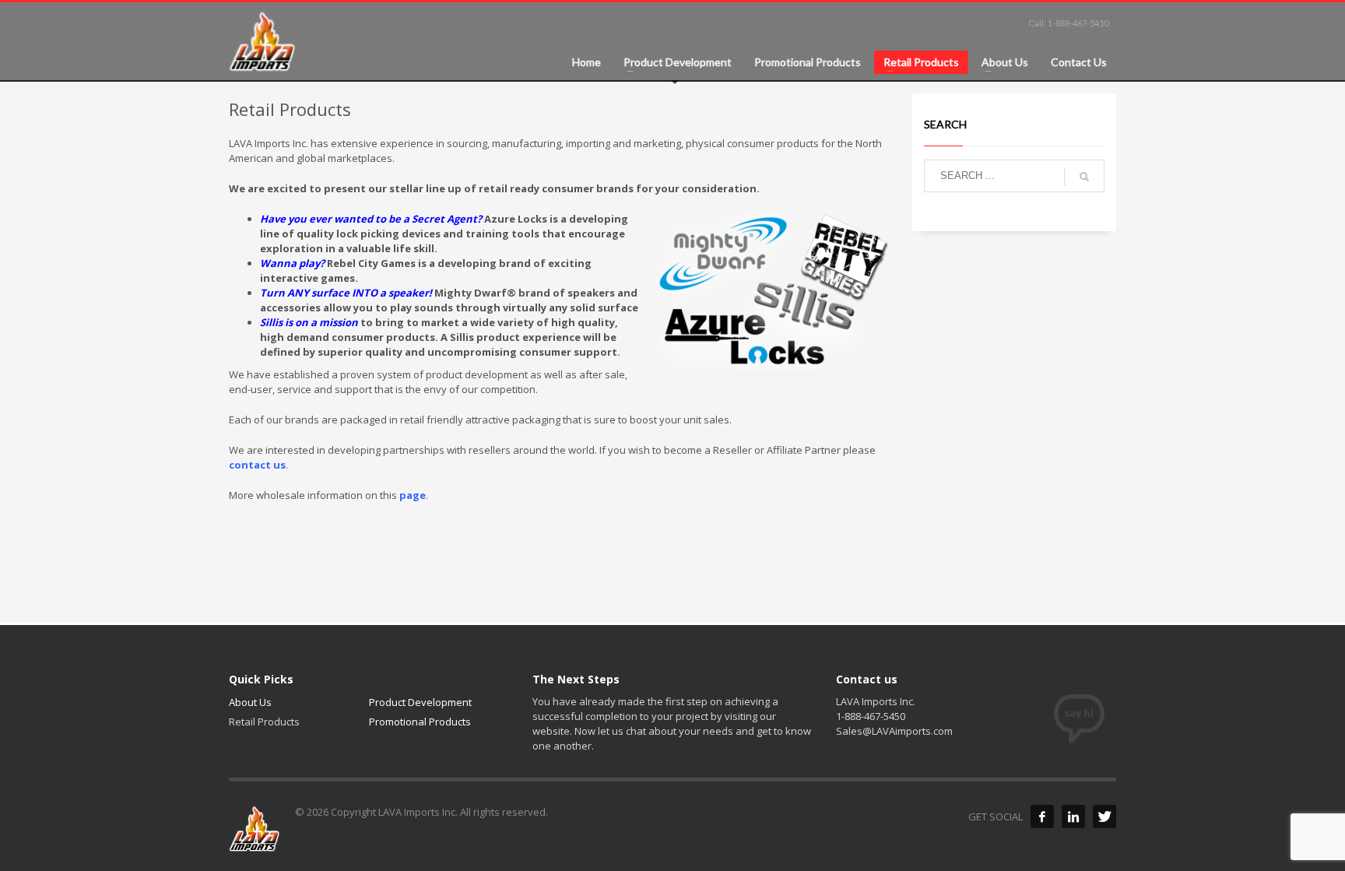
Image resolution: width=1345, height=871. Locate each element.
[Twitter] (1104, 816)
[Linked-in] (1073, 816)
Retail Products (264, 722)
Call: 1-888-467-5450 (1068, 23)
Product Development (420, 702)
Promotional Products (420, 722)
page (412, 495)
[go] (1084, 176)
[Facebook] (1042, 816)
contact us (257, 465)
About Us (250, 702)
